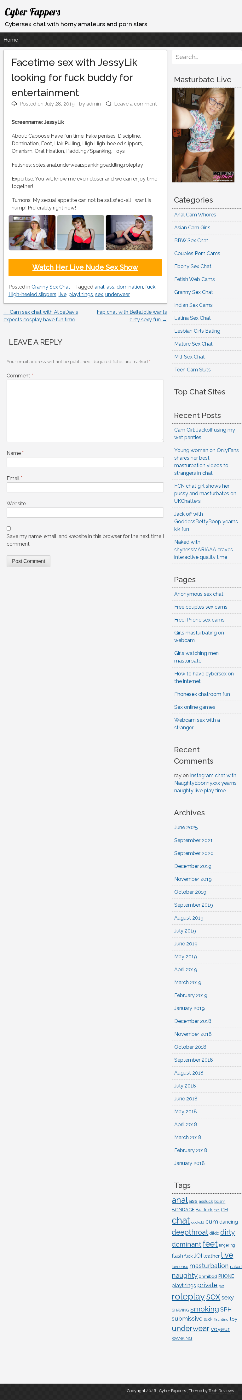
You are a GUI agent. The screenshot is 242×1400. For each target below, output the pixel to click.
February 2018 (190, 1150)
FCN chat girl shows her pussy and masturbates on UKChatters (205, 493)
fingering (227, 1245)
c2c (217, 1210)
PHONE (226, 1276)
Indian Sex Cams (193, 305)
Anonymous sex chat (198, 594)
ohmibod (208, 1276)
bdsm (219, 1201)
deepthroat (190, 1232)
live (62, 294)
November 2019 (193, 879)
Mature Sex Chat (193, 344)
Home (10, 40)
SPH (226, 1309)
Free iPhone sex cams (199, 620)
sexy (228, 1297)
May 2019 (185, 957)
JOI (198, 1255)
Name (15, 453)
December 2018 (192, 1021)
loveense (180, 1266)
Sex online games (194, 707)
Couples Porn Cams (197, 253)
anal (99, 287)
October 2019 (190, 892)
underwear (117, 294)
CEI (224, 1210)
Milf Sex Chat (189, 357)
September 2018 (193, 1060)
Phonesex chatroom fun (202, 694)
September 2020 (194, 853)
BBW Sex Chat (191, 241)
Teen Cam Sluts (192, 370)
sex (99, 294)
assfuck (206, 1201)
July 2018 (185, 1086)
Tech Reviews (221, 1390)
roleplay (188, 1296)
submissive (187, 1318)
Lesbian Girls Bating (197, 331)
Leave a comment (135, 104)
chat (181, 1220)
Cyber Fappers (32, 11)
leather (212, 1256)
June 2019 (186, 944)
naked (236, 1266)
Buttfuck (204, 1209)
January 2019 (189, 1008)
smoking (204, 1309)
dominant (186, 1244)
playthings (81, 294)
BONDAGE (183, 1209)
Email (14, 478)
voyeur (220, 1329)
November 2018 (193, 1034)
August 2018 (189, 1073)
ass (110, 287)
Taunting (221, 1319)
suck (208, 1319)
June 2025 (186, 827)
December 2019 (192, 866)
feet (210, 1243)
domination (130, 287)
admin (93, 104)
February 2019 (190, 995)
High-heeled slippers (32, 294)
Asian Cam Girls (192, 228)
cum (211, 1221)
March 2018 (187, 1137)
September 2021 (193, 840)
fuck (150, 287)
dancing (228, 1222)
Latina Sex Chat (192, 318)
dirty (227, 1232)
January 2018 (189, 1163)
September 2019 (193, 905)
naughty (185, 1275)
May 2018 (185, 1112)
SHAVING (180, 1310)
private (207, 1285)
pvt (221, 1286)
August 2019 (189, 918)
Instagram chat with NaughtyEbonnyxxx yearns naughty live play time (205, 783)
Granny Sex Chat (51, 287)
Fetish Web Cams (194, 279)
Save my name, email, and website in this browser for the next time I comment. (85, 540)
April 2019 (185, 970)
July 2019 (185, 931)
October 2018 (190, 1047)
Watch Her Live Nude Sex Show (85, 267)
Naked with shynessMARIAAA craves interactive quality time (203, 549)
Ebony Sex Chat (192, 266)
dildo (214, 1233)
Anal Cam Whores (195, 215)
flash (177, 1256)
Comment (20, 376)
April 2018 (185, 1124)
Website (16, 504)
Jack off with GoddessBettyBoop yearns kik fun (206, 521)
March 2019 (187, 982)
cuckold (197, 1222)
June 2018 (186, 1099)
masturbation (209, 1266)
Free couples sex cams (201, 607)
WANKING (182, 1338)
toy (233, 1319)
